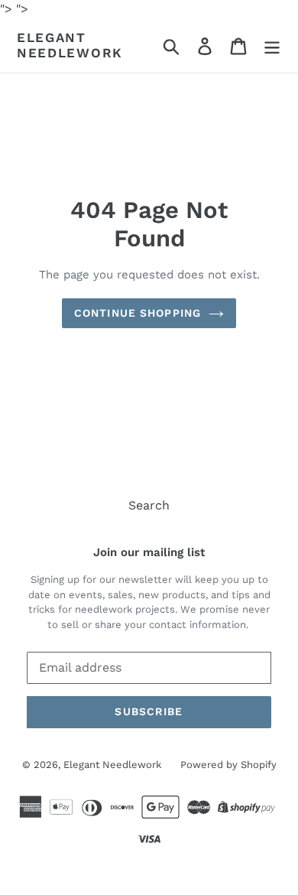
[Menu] (272, 45)
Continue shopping (137, 313)
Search (149, 505)
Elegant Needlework (70, 45)
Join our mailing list (149, 552)
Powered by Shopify (228, 764)
